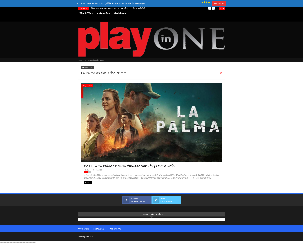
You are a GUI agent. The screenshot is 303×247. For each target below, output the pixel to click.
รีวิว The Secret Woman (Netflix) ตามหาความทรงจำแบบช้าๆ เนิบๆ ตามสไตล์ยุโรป (118, 8)
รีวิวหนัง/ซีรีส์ (85, 13)
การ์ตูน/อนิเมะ (103, 13)
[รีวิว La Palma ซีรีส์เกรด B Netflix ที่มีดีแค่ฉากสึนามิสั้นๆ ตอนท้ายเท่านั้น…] (151, 122)
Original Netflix (88, 86)
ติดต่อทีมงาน (120, 13)
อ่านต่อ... (87, 182)
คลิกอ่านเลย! (219, 3)
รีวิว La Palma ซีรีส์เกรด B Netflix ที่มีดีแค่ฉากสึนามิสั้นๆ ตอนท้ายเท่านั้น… (131, 166)
